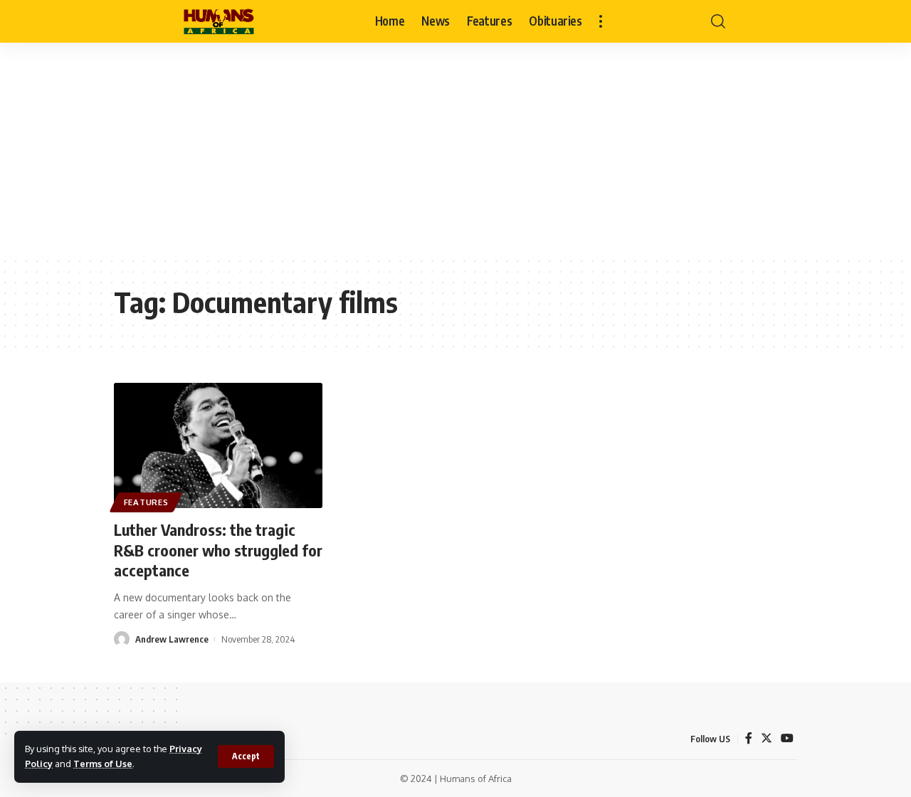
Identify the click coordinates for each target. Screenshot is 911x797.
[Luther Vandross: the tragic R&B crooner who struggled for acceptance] (218, 445)
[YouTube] (787, 738)
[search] (718, 21)
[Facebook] (749, 738)
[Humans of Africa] (219, 21)
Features (146, 502)
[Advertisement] (455, 149)
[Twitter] (766, 738)
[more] (601, 21)
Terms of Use (102, 763)
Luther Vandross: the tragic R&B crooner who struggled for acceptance (218, 549)
